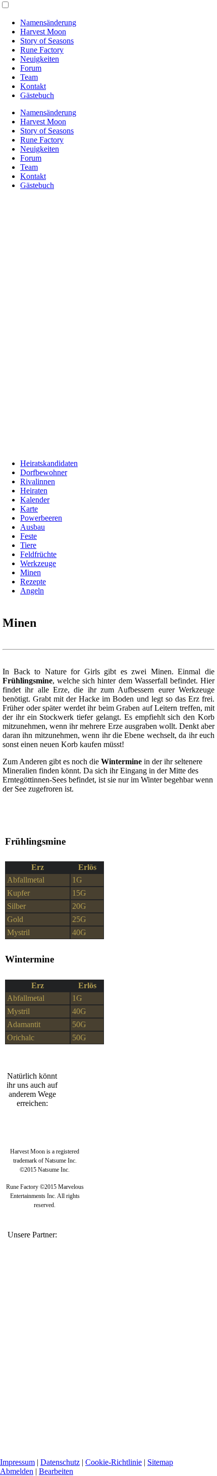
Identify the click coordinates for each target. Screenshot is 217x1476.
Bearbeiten (56, 1471)
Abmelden (16, 1471)
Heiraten (33, 490)
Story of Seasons (47, 40)
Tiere (28, 545)
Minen (30, 572)
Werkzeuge (38, 563)
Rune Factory (42, 49)
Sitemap (160, 1462)
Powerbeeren (41, 518)
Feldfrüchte (38, 554)
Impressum (17, 1462)
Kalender (34, 499)
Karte (29, 508)
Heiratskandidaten (49, 463)
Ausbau (32, 527)
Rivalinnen (37, 481)
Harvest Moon (43, 31)
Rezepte (33, 581)
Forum (30, 68)
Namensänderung (48, 22)
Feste (28, 536)
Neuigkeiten (39, 59)
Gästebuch (37, 95)
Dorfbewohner (43, 472)
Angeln (32, 590)
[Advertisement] (108, 342)
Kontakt (33, 86)
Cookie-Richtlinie (113, 1462)
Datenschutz (60, 1462)
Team (29, 77)
